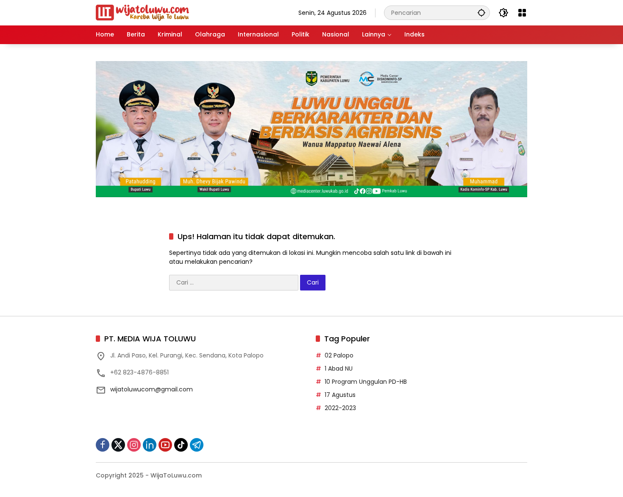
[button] (481, 13)
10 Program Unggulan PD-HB (366, 381)
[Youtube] (165, 445)
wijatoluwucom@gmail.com (151, 389)
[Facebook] (102, 445)
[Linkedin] (149, 445)
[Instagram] (134, 445)
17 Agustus (340, 395)
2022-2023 (340, 408)
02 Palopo (339, 355)
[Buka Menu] (522, 13)
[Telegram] (196, 445)
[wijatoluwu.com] (142, 12)
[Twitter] (118, 445)
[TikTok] (181, 445)
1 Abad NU (339, 368)
